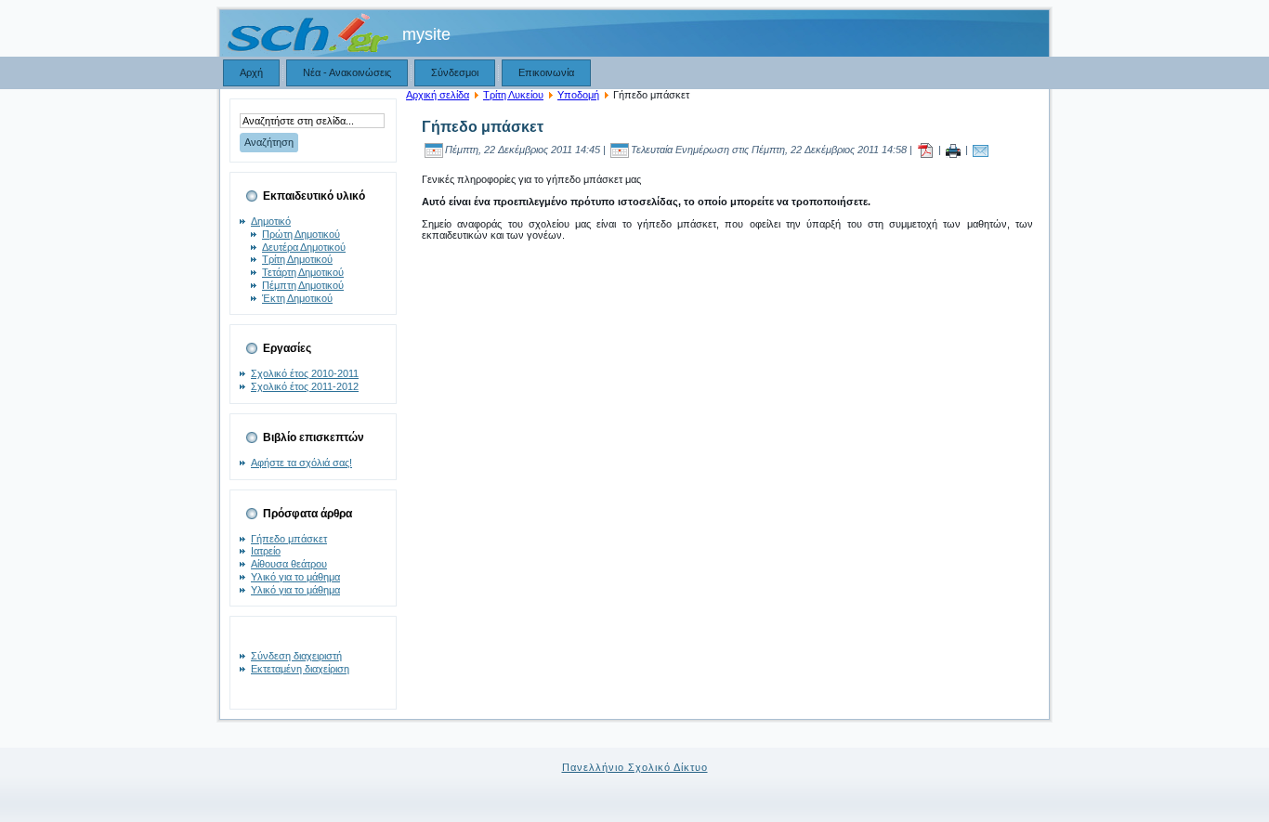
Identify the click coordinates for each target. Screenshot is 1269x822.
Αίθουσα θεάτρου (289, 563)
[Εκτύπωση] (953, 149)
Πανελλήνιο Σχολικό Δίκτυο (635, 767)
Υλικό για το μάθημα (295, 576)
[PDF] (925, 149)
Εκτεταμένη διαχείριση (300, 668)
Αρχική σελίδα (437, 94)
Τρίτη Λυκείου (513, 94)
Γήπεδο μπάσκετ (289, 538)
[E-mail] (980, 149)
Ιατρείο (266, 550)
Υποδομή (578, 94)
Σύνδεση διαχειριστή (296, 655)
